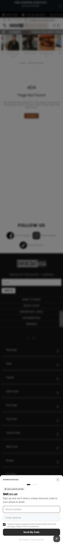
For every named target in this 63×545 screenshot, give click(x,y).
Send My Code (31, 532)
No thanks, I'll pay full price (31, 539)
